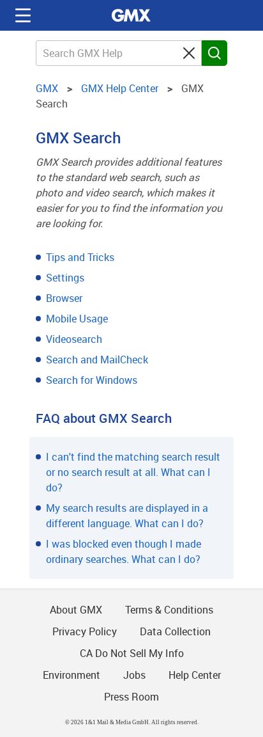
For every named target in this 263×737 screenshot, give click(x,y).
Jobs (134, 675)
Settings (65, 278)
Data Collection (175, 631)
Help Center (195, 675)
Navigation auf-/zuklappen (23, 15)
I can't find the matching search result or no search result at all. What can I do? (133, 472)
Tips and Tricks (80, 257)
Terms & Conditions (169, 610)
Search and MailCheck (97, 360)
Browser (64, 298)
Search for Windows (91, 380)
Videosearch (74, 339)
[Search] (214, 53)
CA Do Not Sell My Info (132, 653)
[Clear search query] (189, 53)
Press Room (131, 697)
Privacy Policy (84, 631)
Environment (71, 675)
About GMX (76, 610)
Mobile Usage (77, 319)
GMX (131, 15)
